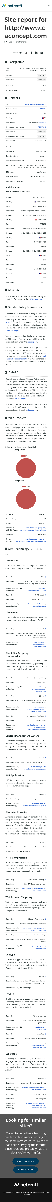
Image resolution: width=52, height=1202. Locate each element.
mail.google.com (39, 928)
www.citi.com (41, 691)
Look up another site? (17, 42)
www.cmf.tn (26, 604)
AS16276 (41, 127)
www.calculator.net (38, 604)
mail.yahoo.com (40, 948)
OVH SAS (43, 109)
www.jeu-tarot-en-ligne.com (35, 539)
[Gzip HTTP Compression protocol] (45, 880)
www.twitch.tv (27, 1087)
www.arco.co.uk (39, 727)
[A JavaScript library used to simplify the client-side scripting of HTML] (45, 696)
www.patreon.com (38, 1045)
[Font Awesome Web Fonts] (45, 716)
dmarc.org (19, 398)
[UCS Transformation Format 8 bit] (45, 842)
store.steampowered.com (36, 709)
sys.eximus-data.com (38, 711)
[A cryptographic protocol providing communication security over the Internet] (45, 577)
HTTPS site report (37, 299)
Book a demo (25, 1170)
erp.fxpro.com (40, 1027)
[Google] (45, 514)
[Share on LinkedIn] (36, 52)
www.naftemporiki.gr (38, 541)
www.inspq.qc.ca (25, 530)
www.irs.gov (28, 769)
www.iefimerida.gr (39, 606)
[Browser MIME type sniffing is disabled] (45, 919)
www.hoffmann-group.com (35, 528)
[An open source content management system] (45, 758)
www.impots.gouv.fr (38, 767)
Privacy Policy (34, 1192)
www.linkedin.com (39, 1090)
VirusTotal (41, 122)
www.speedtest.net (38, 1105)
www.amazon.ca (39, 888)
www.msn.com (27, 928)
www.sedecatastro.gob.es (37, 729)
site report (32, 342)
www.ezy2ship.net (38, 803)
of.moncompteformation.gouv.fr (34, 806)
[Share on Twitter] (26, 52)
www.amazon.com (39, 891)
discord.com (41, 1029)
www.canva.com (39, 642)
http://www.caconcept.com (34, 104)
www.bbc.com (40, 687)
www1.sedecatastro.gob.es (35, 725)
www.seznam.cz (27, 888)
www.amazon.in (39, 707)
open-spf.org (11, 330)
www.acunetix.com (23, 541)
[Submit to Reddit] (20, 52)
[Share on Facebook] (31, 52)
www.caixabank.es (38, 689)
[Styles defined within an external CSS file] (45, 1078)
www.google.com (39, 1087)
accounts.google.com (38, 930)
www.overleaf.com (39, 1047)
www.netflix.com (39, 644)
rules (7, 322)
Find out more (25, 1161)
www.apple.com (39, 1043)
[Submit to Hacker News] (42, 52)
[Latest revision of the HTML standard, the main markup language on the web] (45, 976)
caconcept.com (40, 147)
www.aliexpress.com (38, 1108)
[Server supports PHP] (45, 595)
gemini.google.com (39, 530)
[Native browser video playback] (45, 1034)
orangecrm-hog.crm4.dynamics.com (37, 589)
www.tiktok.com (40, 647)
